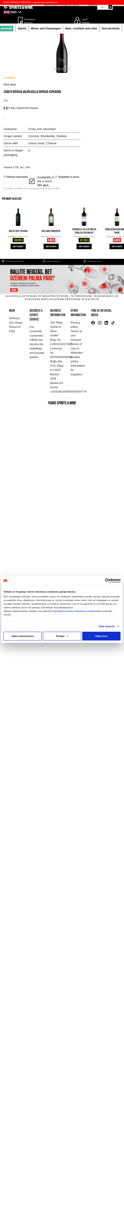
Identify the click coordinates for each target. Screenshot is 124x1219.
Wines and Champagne (46, 28)
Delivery (14, 318)
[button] (62, 12)
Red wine (10, 84)
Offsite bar (36, 339)
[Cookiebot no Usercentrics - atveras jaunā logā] (107, 580)
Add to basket (18, 247)
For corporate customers (36, 331)
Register (86, 22)
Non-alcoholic (111, 28)
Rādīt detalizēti (107, 626)
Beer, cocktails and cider (81, 28)
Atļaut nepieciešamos (22, 636)
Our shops (16, 322)
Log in (85, 19)
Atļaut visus (101, 636)
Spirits (22, 28)
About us (15, 326)
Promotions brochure (28, 21)
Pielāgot (60, 636)
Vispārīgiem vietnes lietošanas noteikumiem (76, 611)
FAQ (12, 331)
